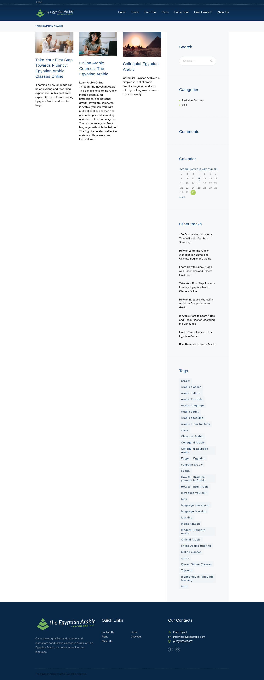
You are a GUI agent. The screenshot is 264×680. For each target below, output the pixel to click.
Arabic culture (191, 393)
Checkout (136, 636)
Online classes (191, 551)
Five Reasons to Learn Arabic (197, 344)
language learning (193, 511)
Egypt (185, 458)
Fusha (185, 470)
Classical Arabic (192, 436)
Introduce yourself (194, 492)
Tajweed (186, 570)
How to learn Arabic (195, 486)
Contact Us (108, 632)
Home (134, 632)
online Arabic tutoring (196, 545)
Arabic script (190, 411)
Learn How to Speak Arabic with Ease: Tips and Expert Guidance (195, 270)
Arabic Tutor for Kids (195, 424)
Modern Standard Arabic (193, 531)
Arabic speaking (192, 417)
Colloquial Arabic (193, 442)
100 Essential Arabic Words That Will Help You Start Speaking (196, 238)
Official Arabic (191, 539)
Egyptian (199, 458)
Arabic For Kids (192, 399)
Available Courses (193, 100)
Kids (184, 498)
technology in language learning (197, 578)
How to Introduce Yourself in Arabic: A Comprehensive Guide (196, 303)
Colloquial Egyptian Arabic (141, 66)
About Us (107, 641)
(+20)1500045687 (182, 641)
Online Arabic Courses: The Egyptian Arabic (93, 68)
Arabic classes (191, 386)
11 (199, 178)
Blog (184, 104)
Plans (105, 636)
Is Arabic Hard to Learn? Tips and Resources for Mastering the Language (197, 319)
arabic (185, 380)
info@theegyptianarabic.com (189, 636)
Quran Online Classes (196, 564)
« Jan (182, 197)
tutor (184, 586)
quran (185, 558)
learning (186, 517)
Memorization (190, 523)
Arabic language (192, 405)
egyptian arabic (192, 464)
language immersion (195, 505)
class (184, 430)
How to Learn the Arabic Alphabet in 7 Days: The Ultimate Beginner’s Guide (195, 254)
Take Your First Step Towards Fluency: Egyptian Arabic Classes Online (54, 68)
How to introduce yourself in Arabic (193, 478)
